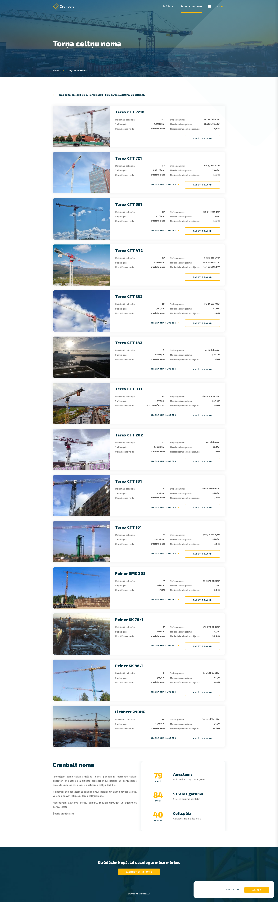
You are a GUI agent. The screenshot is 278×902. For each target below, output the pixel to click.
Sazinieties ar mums (139, 872)
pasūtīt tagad (202, 138)
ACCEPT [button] (256, 890)
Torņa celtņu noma (191, 6)
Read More (233, 889)
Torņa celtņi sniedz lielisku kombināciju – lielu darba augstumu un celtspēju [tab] (101, 94)
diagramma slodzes (163, 184)
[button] (219, 9)
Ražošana (168, 6)
